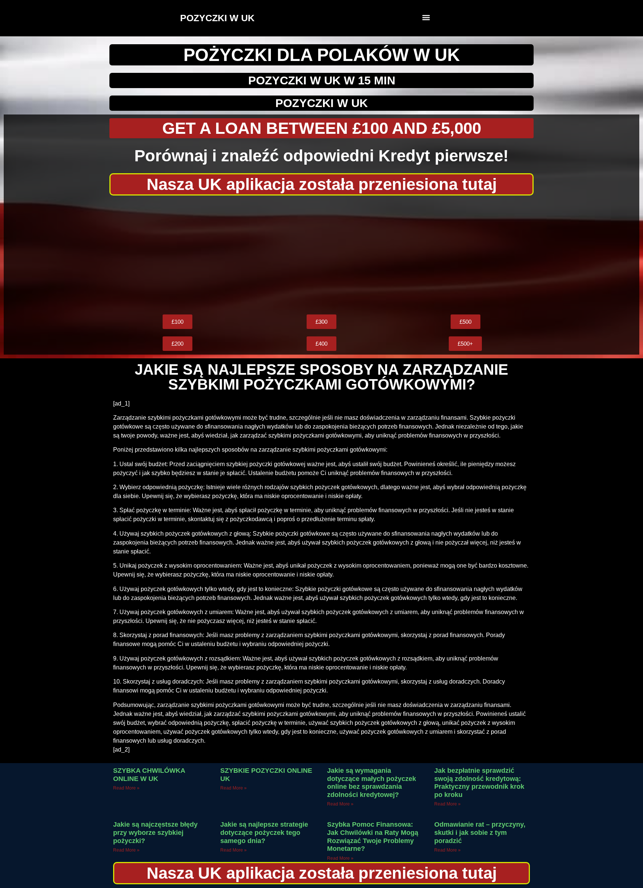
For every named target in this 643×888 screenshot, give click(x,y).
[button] (426, 17)
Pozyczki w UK (321, 103)
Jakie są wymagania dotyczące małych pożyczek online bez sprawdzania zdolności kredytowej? (371, 782)
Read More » (126, 788)
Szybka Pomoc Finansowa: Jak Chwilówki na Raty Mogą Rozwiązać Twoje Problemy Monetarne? (372, 836)
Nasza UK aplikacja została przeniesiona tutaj (322, 184)
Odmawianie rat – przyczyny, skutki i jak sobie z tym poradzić (479, 832)
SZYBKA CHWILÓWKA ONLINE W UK (149, 774)
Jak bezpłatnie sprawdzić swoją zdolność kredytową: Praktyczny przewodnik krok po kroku (479, 782)
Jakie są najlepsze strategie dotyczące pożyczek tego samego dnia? (264, 832)
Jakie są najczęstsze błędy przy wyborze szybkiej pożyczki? (155, 832)
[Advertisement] (321, 255)
